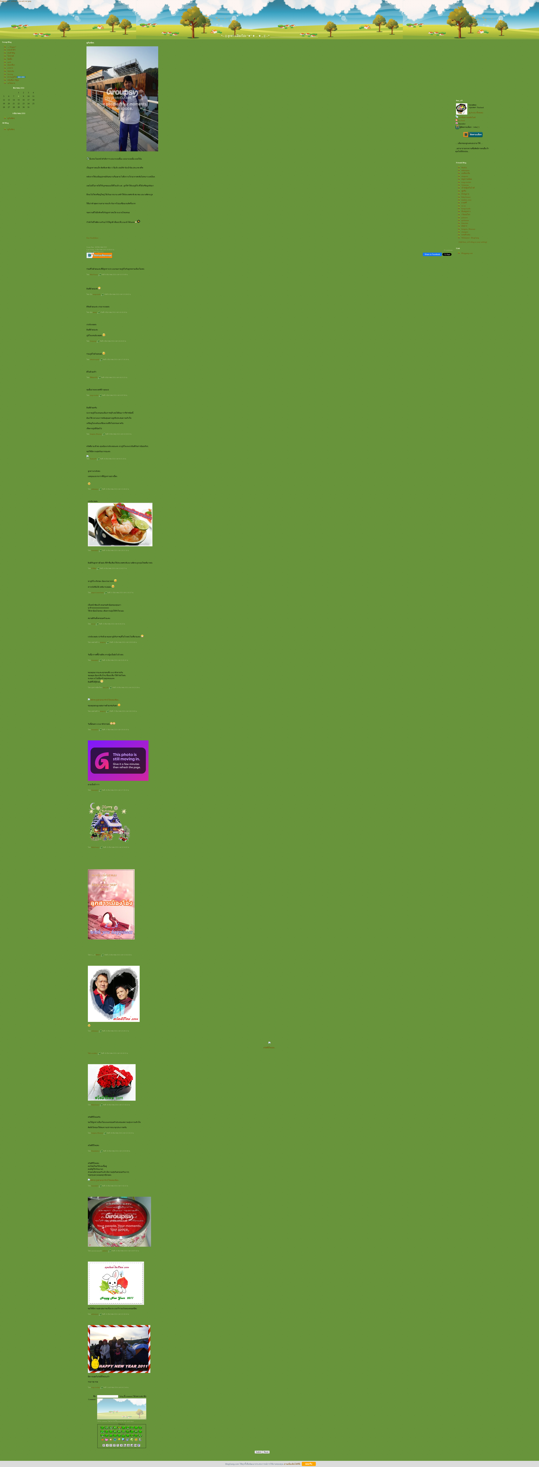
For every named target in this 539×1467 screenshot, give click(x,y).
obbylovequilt (95, 359)
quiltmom (465, 220)
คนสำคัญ (11, 53)
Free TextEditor (92, 238)
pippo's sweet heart (97, 592)
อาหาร (10, 68)
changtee (464, 232)
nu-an (93, 624)
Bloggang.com (467, 253)
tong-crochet (94, 395)
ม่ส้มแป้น (465, 173)
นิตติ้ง (9, 59)
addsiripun (95, 489)
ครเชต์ (10, 56)
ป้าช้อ (93, 568)
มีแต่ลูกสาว (466, 211)
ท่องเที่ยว (11, 65)
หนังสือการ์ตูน (13, 80)
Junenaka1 (95, 550)
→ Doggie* (11, 47)
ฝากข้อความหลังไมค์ (467, 117)
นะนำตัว (11, 50)
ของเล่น (10, 71)
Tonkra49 (93, 459)
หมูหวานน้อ (466, 179)
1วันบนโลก (465, 214)
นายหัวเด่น (465, 235)
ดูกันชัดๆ (11, 118)
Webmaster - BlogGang (470, 238)
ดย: (89, 1053)
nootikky (94, 1053)
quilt (9, 62)
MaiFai (464, 168)
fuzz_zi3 (106, 687)
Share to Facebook (432, 254)
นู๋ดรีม (463, 191)
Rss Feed (461, 120)
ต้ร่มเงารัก (94, 377)
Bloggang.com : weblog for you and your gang (15, 1)
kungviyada (97, 294)
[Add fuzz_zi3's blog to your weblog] (473, 242)
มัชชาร (98, 955)
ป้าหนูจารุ (465, 194)
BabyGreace (94, 274)
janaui (95, 312)
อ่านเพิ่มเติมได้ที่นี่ (292, 1464)
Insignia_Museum (96, 434)
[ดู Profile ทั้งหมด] (476, 113)
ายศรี (464, 203)
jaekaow (105, 1251)
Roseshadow (95, 1151)
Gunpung (93, 341)
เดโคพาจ (11, 83)
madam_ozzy (466, 200)
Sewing (10, 74)
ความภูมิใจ (12, 77)
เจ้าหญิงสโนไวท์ (468, 188)
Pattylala (464, 223)
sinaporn (103, 642)
